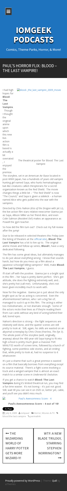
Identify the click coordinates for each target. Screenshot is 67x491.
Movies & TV (48, 413)
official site (40, 239)
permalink (35, 416)
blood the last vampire (14, 416)
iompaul (25, 413)
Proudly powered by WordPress (22, 480)
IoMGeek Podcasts (33, 35)
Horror (37, 413)
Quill (54, 480)
